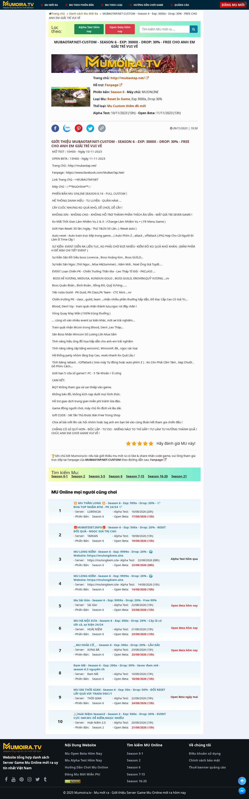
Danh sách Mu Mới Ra (83, 13)
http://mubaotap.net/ (128, 78)
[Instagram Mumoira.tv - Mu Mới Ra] (29, 779)
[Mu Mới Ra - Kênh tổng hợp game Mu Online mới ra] (13, 779)
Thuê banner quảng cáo (207, 767)
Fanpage (112, 85)
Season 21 (179, 476)
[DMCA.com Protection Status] (93, 781)
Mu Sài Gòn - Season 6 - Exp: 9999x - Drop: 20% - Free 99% (115, 600)
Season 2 (78, 476)
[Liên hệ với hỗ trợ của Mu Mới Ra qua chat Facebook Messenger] (242, 791)
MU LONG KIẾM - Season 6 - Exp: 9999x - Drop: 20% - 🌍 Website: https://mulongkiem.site (113, 553)
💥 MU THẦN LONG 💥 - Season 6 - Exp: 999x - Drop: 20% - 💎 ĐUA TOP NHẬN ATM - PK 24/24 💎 (117, 505)
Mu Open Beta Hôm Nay (83, 753)
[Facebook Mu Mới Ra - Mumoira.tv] (6, 779)
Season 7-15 (135, 476)
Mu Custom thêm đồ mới (126, 106)
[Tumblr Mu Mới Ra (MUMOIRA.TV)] (45, 779)
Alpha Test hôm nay (89, 29)
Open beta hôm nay (120, 29)
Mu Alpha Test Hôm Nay (83, 760)
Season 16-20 (158, 476)
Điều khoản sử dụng (205, 753)
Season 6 (117, 92)
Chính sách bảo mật (204, 760)
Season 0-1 (59, 476)
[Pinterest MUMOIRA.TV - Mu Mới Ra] (21, 779)
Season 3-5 (97, 476)
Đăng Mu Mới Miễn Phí (82, 774)
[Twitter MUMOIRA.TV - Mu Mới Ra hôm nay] (37, 779)
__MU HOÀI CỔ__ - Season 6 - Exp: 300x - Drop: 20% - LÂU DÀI (117, 645)
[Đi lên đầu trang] (242, 781)
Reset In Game (118, 99)
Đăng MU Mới (233, 5)
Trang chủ (58, 13)
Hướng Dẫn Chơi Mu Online (86, 767)
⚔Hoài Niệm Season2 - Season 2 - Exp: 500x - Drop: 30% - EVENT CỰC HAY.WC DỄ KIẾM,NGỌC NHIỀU (120, 716)
